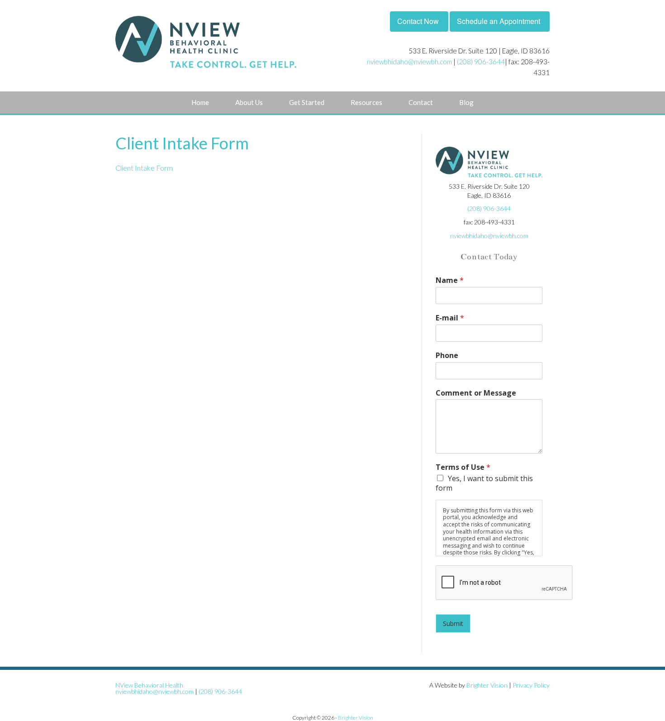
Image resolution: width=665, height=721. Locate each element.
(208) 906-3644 (481, 61)
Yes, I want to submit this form (484, 483)
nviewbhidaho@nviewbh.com (409, 61)
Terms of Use (463, 467)
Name (450, 280)
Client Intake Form (144, 167)
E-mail (450, 318)
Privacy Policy (531, 685)
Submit (453, 623)
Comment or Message (476, 393)
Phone (447, 355)
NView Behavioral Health (149, 685)
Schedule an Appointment (498, 21)
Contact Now (418, 21)
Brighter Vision (487, 685)
